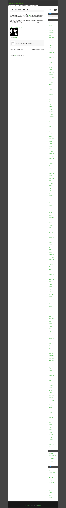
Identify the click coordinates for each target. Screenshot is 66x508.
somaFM (50, 490)
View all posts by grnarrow (21, 44)
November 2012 (51, 299)
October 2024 (51, 59)
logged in (15, 55)
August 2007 (51, 405)
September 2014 (51, 262)
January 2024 (51, 74)
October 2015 (51, 240)
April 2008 (50, 392)
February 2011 (51, 335)
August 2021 (51, 123)
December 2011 (51, 318)
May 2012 (50, 309)
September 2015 (51, 242)
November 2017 (51, 198)
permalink (15, 37)
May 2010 (50, 350)
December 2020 (51, 136)
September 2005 (51, 444)
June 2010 (50, 348)
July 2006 (50, 427)
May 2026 (50, 27)
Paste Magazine (51, 482)
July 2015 (50, 245)
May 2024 (50, 67)
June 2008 (50, 388)
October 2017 (51, 200)
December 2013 (51, 277)
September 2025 (51, 40)
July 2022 (50, 104)
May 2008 (50, 390)
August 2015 (51, 244)
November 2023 (51, 77)
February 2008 (51, 395)
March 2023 (51, 91)
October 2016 (51, 220)
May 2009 (50, 370)
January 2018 (51, 195)
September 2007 (51, 404)
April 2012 (50, 311)
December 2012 (51, 298)
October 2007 (51, 402)
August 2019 (51, 163)
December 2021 (51, 116)
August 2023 (51, 82)
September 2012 (51, 303)
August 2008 (51, 385)
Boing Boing (51, 453)
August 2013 (51, 284)
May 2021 (50, 128)
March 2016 (51, 232)
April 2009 (50, 372)
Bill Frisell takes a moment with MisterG (16, 49)
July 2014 (50, 266)
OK (55, 9)
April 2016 (50, 230)
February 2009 (51, 375)
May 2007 (50, 410)
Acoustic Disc (51, 468)
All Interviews (22, 11)
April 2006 (50, 432)
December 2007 (51, 398)
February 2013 (51, 294)
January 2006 (51, 437)
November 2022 (51, 97)
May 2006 (50, 430)
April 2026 (50, 28)
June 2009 (50, 368)
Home (10, 5)
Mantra (36, 505)
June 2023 (50, 86)
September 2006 (51, 424)
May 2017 (50, 208)
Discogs (50, 475)
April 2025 (50, 49)
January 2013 (51, 296)
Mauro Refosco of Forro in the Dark (38, 49)
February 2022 (51, 112)
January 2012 (51, 316)
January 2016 (51, 235)
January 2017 (51, 215)
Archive (50, 470)
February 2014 (51, 274)
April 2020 (50, 149)
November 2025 (51, 37)
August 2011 (51, 324)
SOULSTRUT (51, 492)
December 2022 (51, 96)
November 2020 (51, 138)
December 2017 (51, 197)
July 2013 (50, 286)
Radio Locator (51, 488)
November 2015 (51, 239)
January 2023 (51, 94)
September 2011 (51, 323)
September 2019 (51, 161)
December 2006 (51, 419)
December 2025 (51, 35)
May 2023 (50, 87)
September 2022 (51, 101)
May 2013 (50, 289)
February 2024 (51, 72)
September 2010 (51, 343)
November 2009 (51, 360)
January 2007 (51, 417)
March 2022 (51, 111)
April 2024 (50, 69)
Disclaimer (35, 5)
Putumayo (50, 484)
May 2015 (50, 249)
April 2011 (50, 331)
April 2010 (50, 351)
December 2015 (51, 237)
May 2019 (50, 168)
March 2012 (51, 313)
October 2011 (51, 321)
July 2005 (50, 447)
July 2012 (50, 306)
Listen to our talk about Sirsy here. (16, 27)
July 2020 (50, 144)
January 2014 (51, 276)
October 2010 (51, 341)
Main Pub (20, 25)
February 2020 (51, 153)
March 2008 (51, 393)
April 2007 (50, 412)
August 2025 (51, 42)
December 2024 (51, 55)
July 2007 (50, 407)
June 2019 (50, 166)
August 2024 (51, 62)
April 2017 (50, 210)
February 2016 (51, 234)
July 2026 (50, 23)
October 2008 (51, 382)
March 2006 (51, 434)
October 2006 (51, 422)
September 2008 (51, 383)
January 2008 (51, 397)
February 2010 (51, 355)
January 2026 (51, 33)
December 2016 (51, 217)
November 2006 (51, 420)
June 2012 (50, 308)
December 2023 (51, 75)
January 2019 (51, 175)
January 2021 (51, 134)
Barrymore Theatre (52, 472)
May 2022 (50, 107)
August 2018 (51, 183)
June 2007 (50, 409)
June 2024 (50, 65)
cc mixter (50, 473)
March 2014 (51, 272)
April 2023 (50, 89)
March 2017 (51, 212)
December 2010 (51, 338)
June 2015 (50, 247)
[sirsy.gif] (14, 35)
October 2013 (51, 281)
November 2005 (51, 441)
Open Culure (51, 461)
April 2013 (50, 291)
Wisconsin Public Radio (52, 463)
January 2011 (51, 336)
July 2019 (50, 165)
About (15, 5)
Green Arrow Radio (16, 3)
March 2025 (51, 50)
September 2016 (51, 222)
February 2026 (51, 32)
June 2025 (50, 45)
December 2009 (51, 358)
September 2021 (51, 121)
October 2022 (51, 99)
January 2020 (51, 155)
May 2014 (50, 269)
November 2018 (51, 178)
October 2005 (51, 442)
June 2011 (50, 328)
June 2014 (50, 267)
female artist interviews (28, 11)
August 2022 (51, 102)
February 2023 (51, 92)
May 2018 (50, 188)
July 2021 (50, 124)
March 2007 (51, 414)
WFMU (50, 493)
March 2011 (51, 333)
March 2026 (51, 30)
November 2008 (51, 380)
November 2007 (51, 400)
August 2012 (51, 304)
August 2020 (51, 143)
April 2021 (50, 129)
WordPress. (39, 505)
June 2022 (50, 106)
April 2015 (50, 250)
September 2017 (51, 202)
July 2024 (50, 64)
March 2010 (51, 353)
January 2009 (51, 377)
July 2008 (50, 387)
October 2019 (51, 160)
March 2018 (51, 192)
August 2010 (51, 345)
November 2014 (51, 259)
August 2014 (51, 264)
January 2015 (51, 255)
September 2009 (51, 363)
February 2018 (51, 193)
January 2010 (51, 356)
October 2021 (51, 119)
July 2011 (50, 326)
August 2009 (51, 365)
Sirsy (30, 15)
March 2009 (51, 373)
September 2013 (51, 282)
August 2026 (51, 22)
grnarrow (12, 11)
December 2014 (51, 257)
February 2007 (51, 415)
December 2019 (51, 156)
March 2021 (51, 131)
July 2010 (50, 346)
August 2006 (51, 425)
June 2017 (50, 207)
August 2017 (51, 203)
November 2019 (51, 158)
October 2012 (51, 301)
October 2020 (51, 139)
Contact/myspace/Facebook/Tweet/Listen (25, 5)
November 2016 (51, 218)
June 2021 (50, 126)
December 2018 (51, 176)
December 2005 (51, 439)
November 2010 (51, 340)
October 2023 (51, 79)
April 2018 (50, 190)
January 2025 (51, 54)
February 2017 (51, 213)
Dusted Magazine (52, 477)
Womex (50, 495)
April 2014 (50, 271)
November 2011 (51, 319)
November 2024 (51, 57)
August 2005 (51, 446)
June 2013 (50, 287)
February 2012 (51, 314)
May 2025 (50, 47)
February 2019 (51, 173)
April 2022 (50, 109)
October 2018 (51, 180)
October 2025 (51, 38)
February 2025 (51, 52)
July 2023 (50, 84)
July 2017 (50, 205)
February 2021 (51, 133)
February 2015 (51, 254)
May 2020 (50, 148)
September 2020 (51, 141)
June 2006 (50, 429)
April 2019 (50, 170)
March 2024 (51, 70)
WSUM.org (50, 497)
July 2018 (50, 185)
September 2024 (51, 60)
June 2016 (50, 227)
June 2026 (50, 25)
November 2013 (51, 279)
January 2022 (51, 114)
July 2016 (50, 225)
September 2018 (51, 181)
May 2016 (50, 229)
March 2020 (51, 151)
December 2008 (51, 378)
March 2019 (51, 171)
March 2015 (51, 252)
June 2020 (50, 146)
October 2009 (51, 361)
